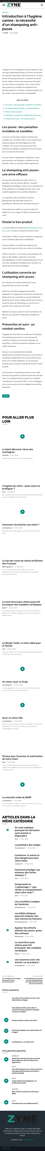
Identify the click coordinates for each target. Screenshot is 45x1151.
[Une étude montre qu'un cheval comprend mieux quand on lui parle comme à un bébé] (6, 1009)
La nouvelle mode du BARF (16, 797)
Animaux (5, 12)
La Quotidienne (7, 528)
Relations (15, 1089)
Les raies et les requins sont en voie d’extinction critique (26, 999)
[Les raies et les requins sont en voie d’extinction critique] (6, 998)
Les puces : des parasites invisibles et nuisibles (23, 105)
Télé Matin (5, 455)
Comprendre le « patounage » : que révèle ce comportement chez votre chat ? (28, 888)
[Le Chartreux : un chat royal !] (6, 1041)
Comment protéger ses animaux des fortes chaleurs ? (27, 872)
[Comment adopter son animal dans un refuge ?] (6, 1031)
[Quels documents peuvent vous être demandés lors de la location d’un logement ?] (6, 1059)
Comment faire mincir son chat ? (24, 1020)
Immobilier (15, 1056)
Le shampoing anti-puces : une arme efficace (22, 108)
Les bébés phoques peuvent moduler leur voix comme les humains (28, 916)
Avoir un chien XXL (12, 717)
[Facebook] (11, 406)
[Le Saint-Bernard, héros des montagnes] (22, 436)
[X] (16, 406)
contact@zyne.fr (28, 1140)
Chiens (5, 396)
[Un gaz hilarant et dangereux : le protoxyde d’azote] (6, 1081)
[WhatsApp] (26, 406)
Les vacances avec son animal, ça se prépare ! (27, 961)
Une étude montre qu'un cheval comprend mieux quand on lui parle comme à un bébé (25, 1010)
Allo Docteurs (19, 936)
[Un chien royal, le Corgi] (22, 669)
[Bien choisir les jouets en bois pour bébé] (6, 1092)
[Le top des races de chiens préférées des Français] (22, 548)
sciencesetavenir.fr (21, 922)
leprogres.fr (19, 864)
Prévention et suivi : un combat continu (20, 119)
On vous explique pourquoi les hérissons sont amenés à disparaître (27, 831)
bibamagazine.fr (7, 567)
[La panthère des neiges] (7, 847)
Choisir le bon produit (13, 112)
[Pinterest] (21, 406)
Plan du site (6, 1148)
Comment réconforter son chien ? (20, 524)
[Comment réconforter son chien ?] (22, 512)
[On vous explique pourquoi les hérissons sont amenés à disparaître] (7, 830)
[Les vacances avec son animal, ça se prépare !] (7, 962)
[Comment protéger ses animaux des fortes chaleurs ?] (7, 872)
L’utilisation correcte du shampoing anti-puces (23, 115)
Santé (14, 1066)
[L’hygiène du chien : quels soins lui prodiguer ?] (22, 473)
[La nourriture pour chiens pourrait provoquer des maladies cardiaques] (22, 589)
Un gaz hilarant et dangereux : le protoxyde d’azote (24, 1082)
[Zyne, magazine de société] (14, 5)
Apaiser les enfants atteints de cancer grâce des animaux (28, 930)
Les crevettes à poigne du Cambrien (27, 903)
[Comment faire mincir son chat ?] (6, 1020)
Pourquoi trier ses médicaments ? (25, 1103)
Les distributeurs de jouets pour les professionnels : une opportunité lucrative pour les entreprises (33, 981)
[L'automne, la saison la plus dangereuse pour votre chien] (7, 857)
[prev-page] (3, 810)
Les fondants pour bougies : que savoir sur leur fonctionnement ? (11, 980)
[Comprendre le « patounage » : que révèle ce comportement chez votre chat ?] (7, 886)
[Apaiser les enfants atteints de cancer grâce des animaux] (7, 930)
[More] (31, 406)
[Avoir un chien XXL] (22, 705)
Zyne (6, 33)
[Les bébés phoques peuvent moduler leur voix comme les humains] (7, 915)
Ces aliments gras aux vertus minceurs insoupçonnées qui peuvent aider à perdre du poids (27, 1071)
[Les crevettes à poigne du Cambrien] (7, 904)
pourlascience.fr (20, 848)
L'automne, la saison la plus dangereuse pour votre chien (27, 858)
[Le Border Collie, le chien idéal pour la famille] (22, 630)
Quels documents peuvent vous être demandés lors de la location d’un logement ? (26, 1060)
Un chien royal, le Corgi (15, 681)
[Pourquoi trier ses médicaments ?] (6, 1102)
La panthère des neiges (27, 844)
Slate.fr (4, 608)
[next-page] (7, 810)
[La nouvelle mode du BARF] (22, 784)
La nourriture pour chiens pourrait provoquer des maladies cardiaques (22, 603)
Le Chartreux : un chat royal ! (23, 1042)
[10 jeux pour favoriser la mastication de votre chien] (22, 743)
